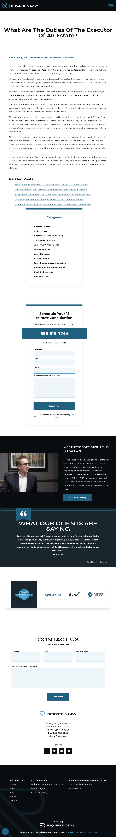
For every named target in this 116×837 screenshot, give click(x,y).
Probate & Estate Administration (49, 268)
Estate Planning (41, 258)
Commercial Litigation (44, 240)
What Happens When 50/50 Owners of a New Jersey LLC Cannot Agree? (51, 184)
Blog (19, 58)
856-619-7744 (54, 333)
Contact (14, 801)
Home (12, 58)
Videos (13, 796)
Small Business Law (43, 272)
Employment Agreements (46, 245)
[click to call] (5, 831)
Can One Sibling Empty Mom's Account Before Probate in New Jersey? (50, 189)
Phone (37, 367)
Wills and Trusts (42, 277)
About (13, 788)
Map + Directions (58, 736)
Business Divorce (42, 227)
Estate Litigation (42, 254)
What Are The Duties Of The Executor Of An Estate (49, 58)
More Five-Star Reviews (96, 562)
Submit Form (54, 406)
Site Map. (70, 832)
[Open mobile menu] (110, 5)
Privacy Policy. (81, 832)
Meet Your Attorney (77, 498)
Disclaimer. (92, 832)
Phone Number (83, 651)
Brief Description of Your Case (47, 376)
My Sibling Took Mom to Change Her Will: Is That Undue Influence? (48, 199)
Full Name (38, 350)
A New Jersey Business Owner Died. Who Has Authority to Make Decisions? (52, 194)
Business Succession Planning (48, 236)
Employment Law (42, 249)
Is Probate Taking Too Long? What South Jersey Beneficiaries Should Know (52, 204)
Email (36, 358)
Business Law (40, 231)
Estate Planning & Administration (50, 263)
